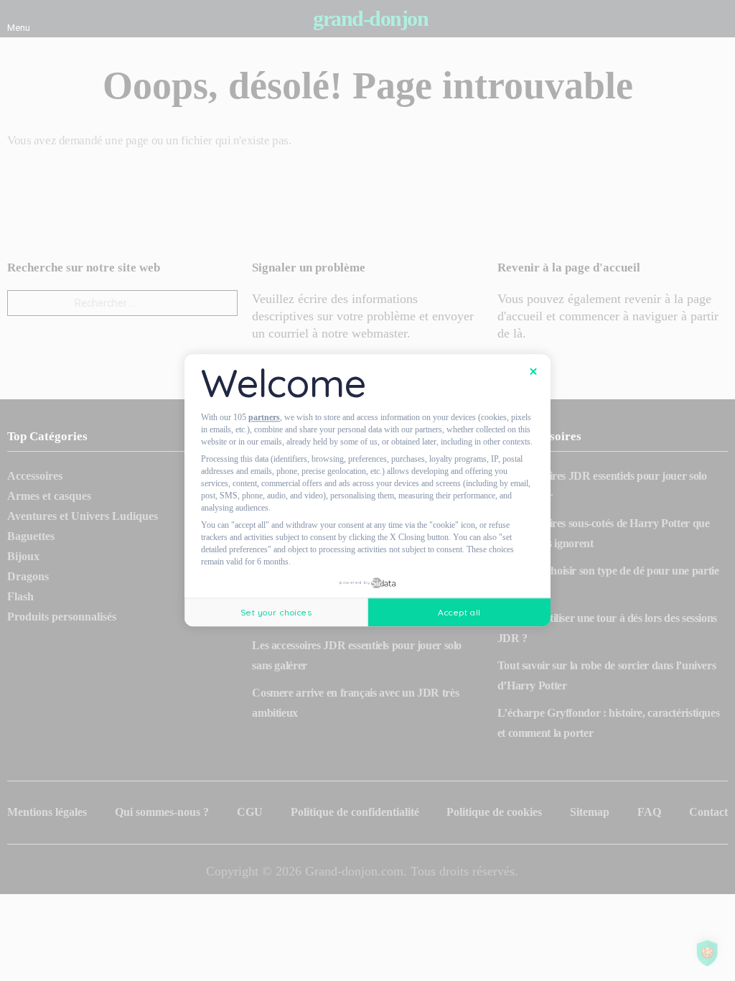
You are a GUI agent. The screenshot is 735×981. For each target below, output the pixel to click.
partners (264, 417)
